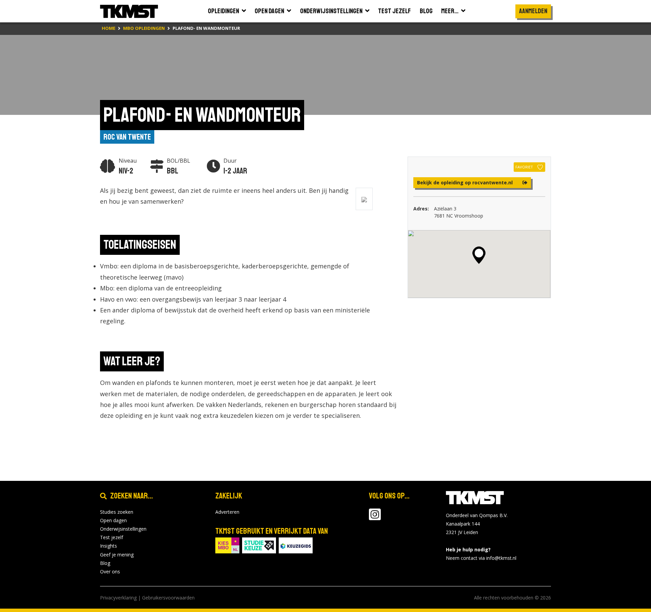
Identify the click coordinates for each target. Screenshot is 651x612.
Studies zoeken (116, 512)
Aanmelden (533, 11)
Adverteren (227, 512)
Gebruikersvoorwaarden (168, 597)
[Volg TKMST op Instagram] (375, 517)
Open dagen (113, 520)
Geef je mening (117, 554)
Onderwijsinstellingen (123, 529)
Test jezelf (111, 537)
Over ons (110, 571)
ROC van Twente (127, 137)
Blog (105, 563)
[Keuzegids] (296, 545)
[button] (479, 255)
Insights (108, 546)
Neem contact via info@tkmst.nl (481, 558)
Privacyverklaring (118, 597)
